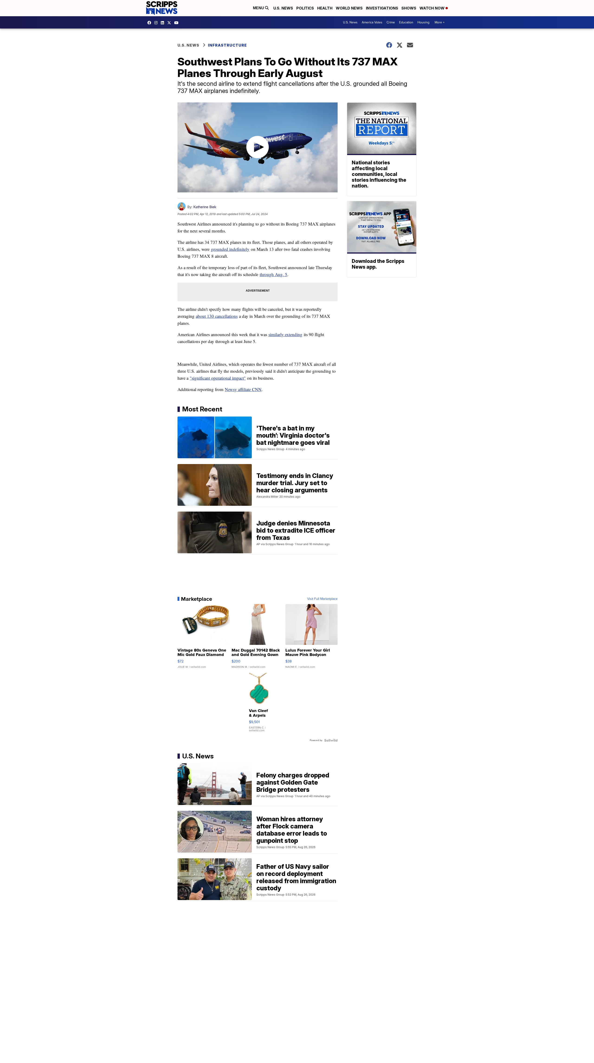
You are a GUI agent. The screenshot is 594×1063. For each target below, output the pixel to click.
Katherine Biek (204, 207)
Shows (408, 8)
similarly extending (285, 334)
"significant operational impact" (218, 378)
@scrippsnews (177, 23)
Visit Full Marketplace (322, 599)
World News (349, 8)
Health (325, 8)
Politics (305, 8)
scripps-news (163, 23)
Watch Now (433, 8)
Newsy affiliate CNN (243, 389)
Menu (259, 8)
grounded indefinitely (230, 249)
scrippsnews (150, 23)
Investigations (382, 8)
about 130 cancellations (217, 316)
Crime (391, 22)
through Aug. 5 (273, 274)
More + (440, 22)
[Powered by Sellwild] (331, 740)
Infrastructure (227, 45)
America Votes (372, 22)
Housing (423, 22)
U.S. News (283, 8)
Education (406, 22)
